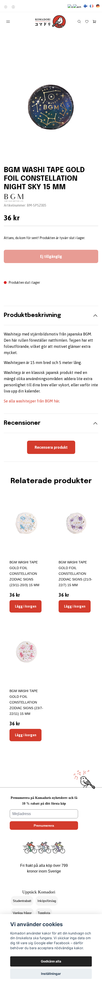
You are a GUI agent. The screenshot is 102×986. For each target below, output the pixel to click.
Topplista (44, 913)
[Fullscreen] (51, 107)
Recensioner (22, 423)
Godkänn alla (51, 961)
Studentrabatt (22, 901)
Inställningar (51, 974)
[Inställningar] (6, 7)
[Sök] (79, 21)
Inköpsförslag (46, 901)
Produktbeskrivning (32, 315)
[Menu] (8, 21)
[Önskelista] (87, 21)
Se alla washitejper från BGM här (31, 401)
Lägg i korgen (25, 606)
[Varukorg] (94, 21)
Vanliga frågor (22, 913)
